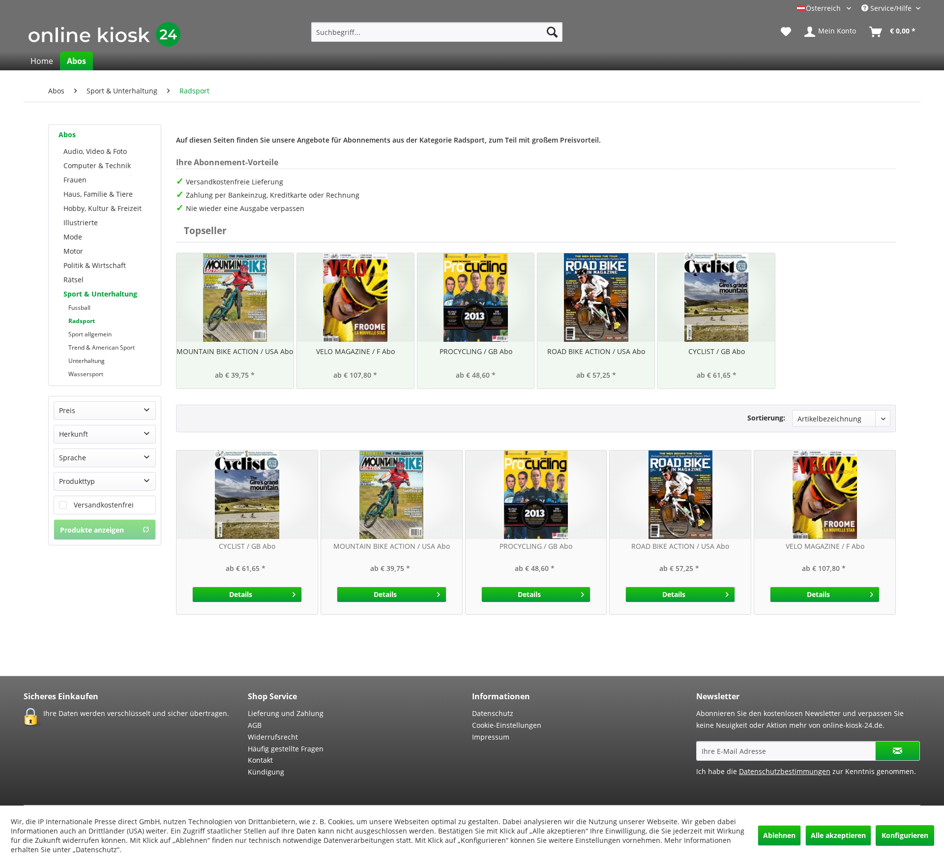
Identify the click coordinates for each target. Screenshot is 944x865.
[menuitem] (436, 32)
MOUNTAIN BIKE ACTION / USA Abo (235, 351)
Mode (72, 236)
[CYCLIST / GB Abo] (716, 297)
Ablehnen (779, 835)
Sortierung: (766, 417)
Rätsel (73, 279)
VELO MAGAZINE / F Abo (355, 351)
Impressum (490, 737)
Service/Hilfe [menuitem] (891, 8)
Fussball (79, 307)
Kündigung (266, 771)
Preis (67, 410)
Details (240, 594)
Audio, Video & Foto (95, 151)
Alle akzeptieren (838, 835)
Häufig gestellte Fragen (286, 748)
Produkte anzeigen (92, 530)
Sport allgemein (90, 334)
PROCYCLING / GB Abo (476, 351)
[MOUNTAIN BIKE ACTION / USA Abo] (235, 297)
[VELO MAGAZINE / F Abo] (355, 297)
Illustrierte (80, 222)
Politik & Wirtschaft (94, 265)
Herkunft (73, 434)
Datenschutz (492, 713)
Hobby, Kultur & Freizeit (102, 208)
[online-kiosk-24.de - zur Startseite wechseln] (104, 34)
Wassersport (85, 374)
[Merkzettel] (786, 32)
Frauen (75, 179)
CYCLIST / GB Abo (716, 351)
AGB (255, 725)
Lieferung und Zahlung (286, 713)
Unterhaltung (86, 361)
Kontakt (260, 760)
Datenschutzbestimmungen (784, 771)
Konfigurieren (905, 835)
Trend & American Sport (101, 347)
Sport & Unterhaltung (100, 293)
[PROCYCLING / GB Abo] (475, 297)
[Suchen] (552, 32)
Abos (67, 134)
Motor (73, 251)
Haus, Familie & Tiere (98, 194)
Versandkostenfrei (104, 504)
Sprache (72, 457)
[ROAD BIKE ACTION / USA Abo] (595, 297)
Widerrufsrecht (273, 737)
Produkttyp (77, 481)
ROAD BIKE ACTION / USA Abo (596, 351)
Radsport (81, 321)
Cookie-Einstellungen (506, 725)
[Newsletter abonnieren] (897, 751)
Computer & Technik (97, 165)
